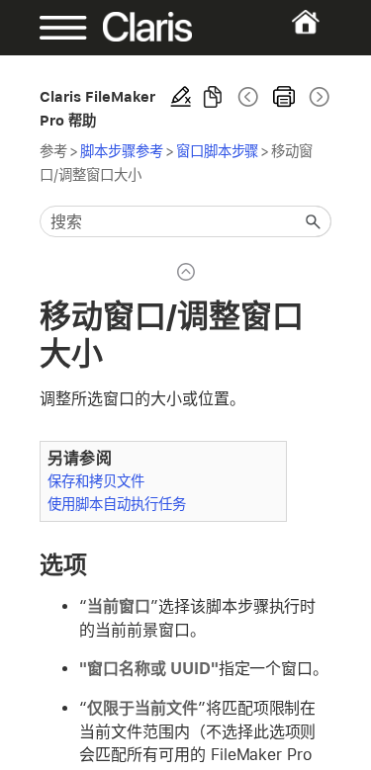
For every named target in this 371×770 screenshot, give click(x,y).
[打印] (284, 97)
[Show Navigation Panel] (53, 27)
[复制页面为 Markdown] (213, 97)
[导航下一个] (317, 97)
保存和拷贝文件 (95, 480)
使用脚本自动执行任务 (116, 503)
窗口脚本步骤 (217, 150)
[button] (313, 221)
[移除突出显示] (181, 97)
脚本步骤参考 (121, 150)
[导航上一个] (248, 97)
